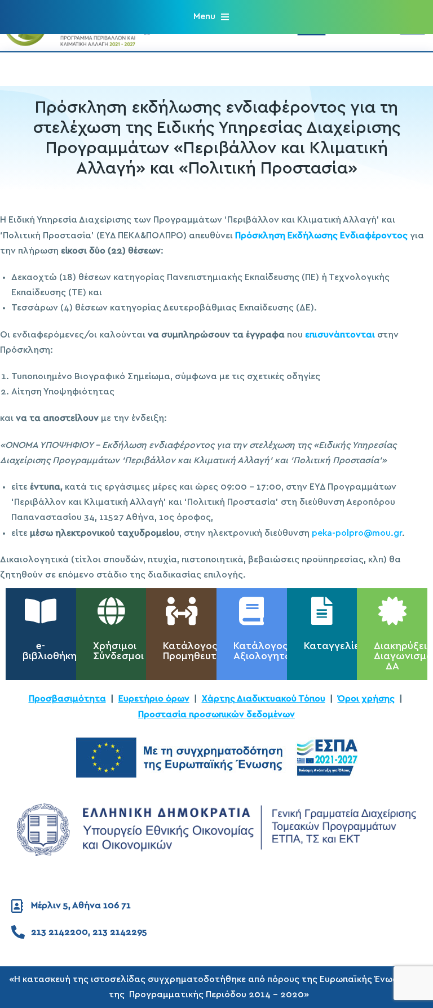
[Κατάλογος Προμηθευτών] (181, 611)
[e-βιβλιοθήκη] (40, 611)
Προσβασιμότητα (67, 698)
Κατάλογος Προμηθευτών (197, 651)
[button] (211, 16)
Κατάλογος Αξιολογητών (266, 651)
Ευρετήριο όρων (153, 698)
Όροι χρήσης (366, 698)
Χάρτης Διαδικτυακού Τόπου (263, 698)
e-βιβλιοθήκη (50, 651)
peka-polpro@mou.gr (357, 533)
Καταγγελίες (334, 646)
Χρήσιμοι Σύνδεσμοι (118, 651)
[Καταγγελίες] (322, 611)
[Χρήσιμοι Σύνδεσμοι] (111, 611)
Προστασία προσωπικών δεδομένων (216, 714)
